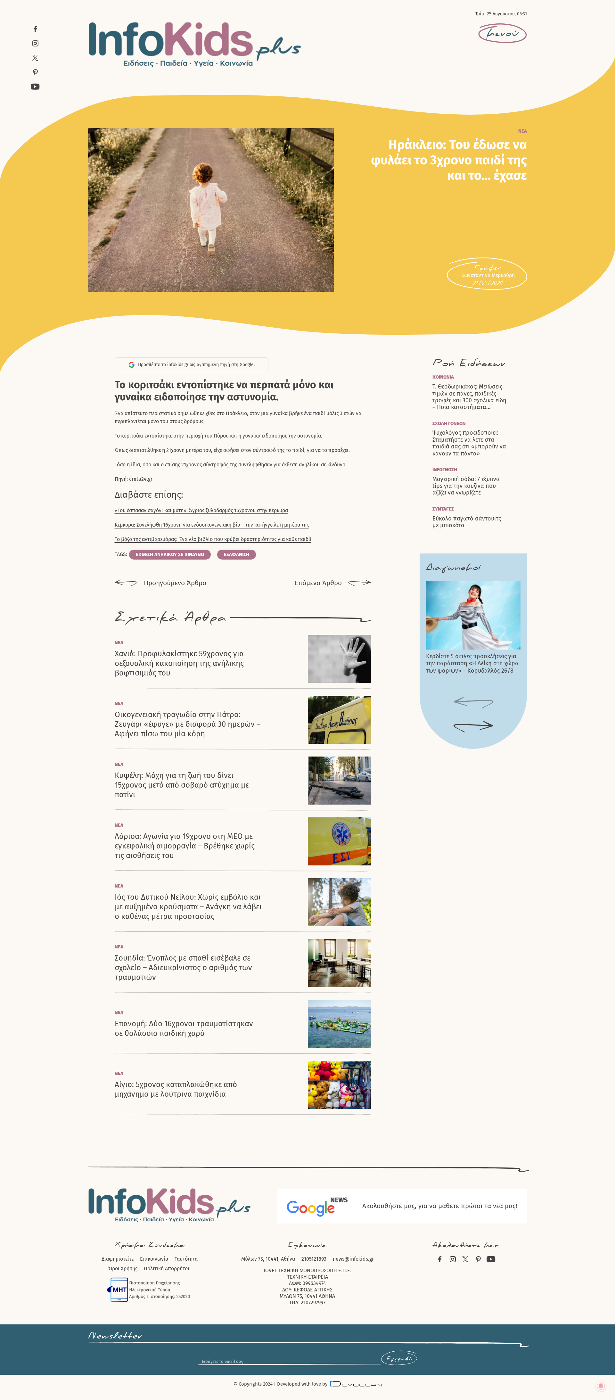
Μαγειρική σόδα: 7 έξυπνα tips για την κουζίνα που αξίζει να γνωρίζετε (466, 486)
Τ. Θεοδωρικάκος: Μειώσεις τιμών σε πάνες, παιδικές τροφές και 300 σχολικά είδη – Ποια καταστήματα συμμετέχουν (469, 397)
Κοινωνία (443, 377)
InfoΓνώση (444, 469)
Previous (473, 703)
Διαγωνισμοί (453, 567)
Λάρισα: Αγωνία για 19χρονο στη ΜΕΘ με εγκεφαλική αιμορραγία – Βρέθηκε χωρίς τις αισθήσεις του (185, 846)
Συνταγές (443, 509)
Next (473, 727)
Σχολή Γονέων (449, 423)
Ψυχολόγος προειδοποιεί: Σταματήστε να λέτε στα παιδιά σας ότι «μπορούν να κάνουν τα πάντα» (469, 443)
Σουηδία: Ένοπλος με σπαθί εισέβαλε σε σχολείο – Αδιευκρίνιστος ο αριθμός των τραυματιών (183, 968)
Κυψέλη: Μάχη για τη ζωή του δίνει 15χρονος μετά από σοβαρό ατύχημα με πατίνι (182, 785)
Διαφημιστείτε (118, 1259)
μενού (502, 33)
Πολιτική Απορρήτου (167, 1268)
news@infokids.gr (353, 1259)
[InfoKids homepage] (195, 44)
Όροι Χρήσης (122, 1268)
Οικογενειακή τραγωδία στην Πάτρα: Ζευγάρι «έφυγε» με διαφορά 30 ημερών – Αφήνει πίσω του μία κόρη (187, 724)
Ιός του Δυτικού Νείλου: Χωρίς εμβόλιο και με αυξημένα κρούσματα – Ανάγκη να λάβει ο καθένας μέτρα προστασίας (188, 907)
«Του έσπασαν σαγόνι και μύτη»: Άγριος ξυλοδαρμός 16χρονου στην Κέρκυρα (201, 510)
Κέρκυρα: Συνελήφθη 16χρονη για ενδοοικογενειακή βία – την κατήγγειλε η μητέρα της (212, 525)
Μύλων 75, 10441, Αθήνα (268, 1259)
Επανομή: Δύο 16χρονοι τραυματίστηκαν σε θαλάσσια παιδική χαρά (184, 1028)
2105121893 (313, 1259)
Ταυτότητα (186, 1259)
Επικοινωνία (154, 1259)
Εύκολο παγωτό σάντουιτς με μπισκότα (466, 522)
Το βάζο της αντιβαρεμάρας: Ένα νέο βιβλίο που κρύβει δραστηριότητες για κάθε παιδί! (213, 539)
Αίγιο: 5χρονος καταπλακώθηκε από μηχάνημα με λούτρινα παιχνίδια (176, 1089)
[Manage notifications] (601, 1386)
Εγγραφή (399, 1358)
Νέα (522, 131)
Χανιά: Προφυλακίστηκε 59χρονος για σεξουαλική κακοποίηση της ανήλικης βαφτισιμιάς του (179, 663)
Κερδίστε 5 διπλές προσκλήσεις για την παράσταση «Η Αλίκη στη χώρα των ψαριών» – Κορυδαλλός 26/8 (472, 663)
